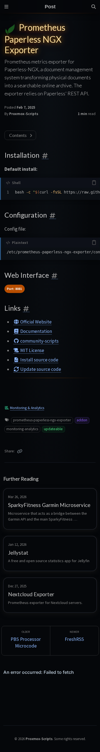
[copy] (94, 183)
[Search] (93, 6)
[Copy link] (19, 451)
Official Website (35, 322)
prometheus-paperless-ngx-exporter (42, 420)
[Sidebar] (6, 6)
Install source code (38, 360)
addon (82, 420)
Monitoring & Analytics (27, 408)
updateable (53, 429)
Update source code (40, 369)
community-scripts (39, 341)
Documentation (35, 331)
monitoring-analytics (22, 429)
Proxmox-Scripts (23, 113)
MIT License (31, 350)
